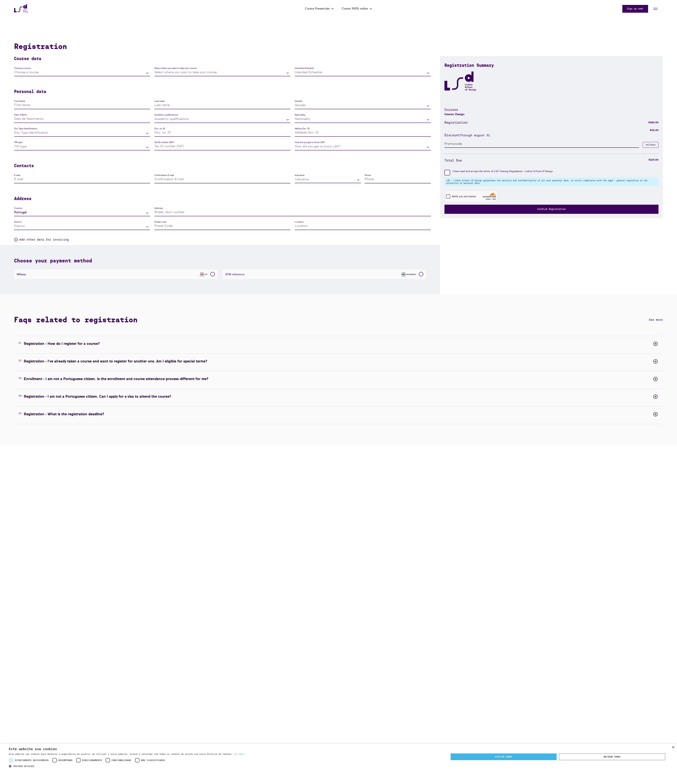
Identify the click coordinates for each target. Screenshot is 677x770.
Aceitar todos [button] (503, 757)
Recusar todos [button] (612, 757)
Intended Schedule (304, 68)
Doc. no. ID (159, 129)
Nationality (300, 115)
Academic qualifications (166, 115)
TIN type (18, 142)
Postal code (160, 222)
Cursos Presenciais (317, 8)
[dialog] (338, 757)
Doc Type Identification (25, 129)
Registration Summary (469, 65)
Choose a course (22, 68)
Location (299, 222)
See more (656, 319)
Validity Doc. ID (302, 129)
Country (18, 208)
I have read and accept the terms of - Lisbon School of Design (502, 171)
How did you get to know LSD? (310, 142)
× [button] (673, 747)
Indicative (299, 175)
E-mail (17, 175)
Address (158, 208)
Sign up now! (635, 8)
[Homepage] (21, 11)
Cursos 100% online (355, 8)
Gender (299, 101)
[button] (126, 765)
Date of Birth (20, 115)
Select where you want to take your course (175, 68)
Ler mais (239, 754)
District (18, 222)
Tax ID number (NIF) (164, 142)
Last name (159, 101)
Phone (368, 175)
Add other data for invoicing (44, 239)
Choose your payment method (53, 261)
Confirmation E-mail (164, 175)
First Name (19, 101)
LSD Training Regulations (508, 171)
